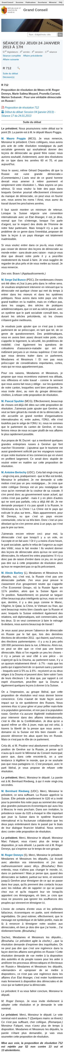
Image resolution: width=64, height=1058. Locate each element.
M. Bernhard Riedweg (15, 791)
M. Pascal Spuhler (12, 401)
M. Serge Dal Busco (13, 279)
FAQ (60, 2)
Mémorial (52, 2)
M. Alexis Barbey (12, 572)
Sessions (19, 2)
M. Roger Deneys (12, 855)
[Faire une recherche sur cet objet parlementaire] (16, 66)
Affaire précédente (32, 55)
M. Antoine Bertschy (13, 472)
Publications (31, 2)
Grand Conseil (35, 10)
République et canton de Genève (14, 10)
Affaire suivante (11, 59)
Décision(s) (8, 77)
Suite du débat (10, 73)
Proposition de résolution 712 (22, 107)
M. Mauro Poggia (13, 138)
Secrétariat (42, 2)
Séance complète (12, 55)
